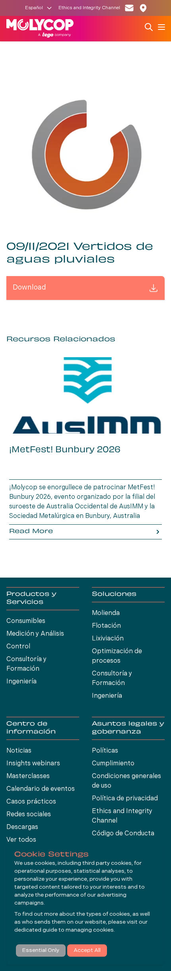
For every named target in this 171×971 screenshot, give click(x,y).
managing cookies (90, 930)
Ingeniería (21, 682)
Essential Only (40, 950)
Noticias (18, 751)
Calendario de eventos (40, 789)
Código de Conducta (123, 834)
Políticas (105, 751)
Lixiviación (108, 639)
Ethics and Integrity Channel (89, 8)
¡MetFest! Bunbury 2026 (64, 450)
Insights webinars (33, 764)
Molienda (106, 613)
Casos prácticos (31, 802)
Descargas (22, 827)
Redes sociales (28, 814)
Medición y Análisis (35, 634)
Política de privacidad (125, 799)
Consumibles (25, 621)
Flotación (106, 626)
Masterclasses (28, 776)
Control (18, 647)
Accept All (87, 950)
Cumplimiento (113, 764)
